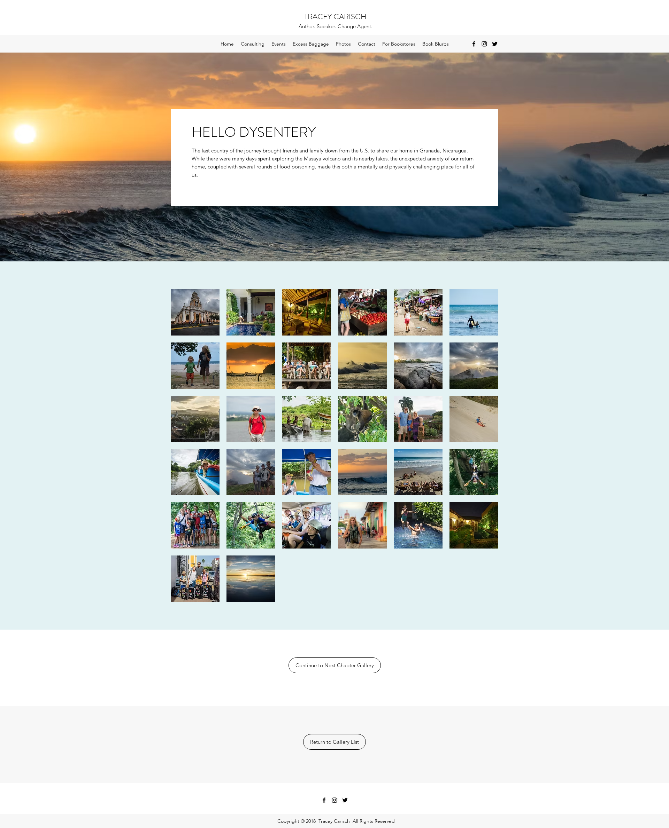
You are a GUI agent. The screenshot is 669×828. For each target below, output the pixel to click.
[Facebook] (473, 43)
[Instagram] (484, 43)
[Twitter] (494, 43)
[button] (195, 312)
